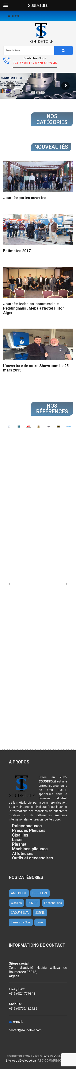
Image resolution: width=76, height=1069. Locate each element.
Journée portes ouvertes (24, 197)
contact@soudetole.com (25, 1030)
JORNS (40, 912)
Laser (40, 922)
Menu (15, 15)
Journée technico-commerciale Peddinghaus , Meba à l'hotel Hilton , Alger (34, 308)
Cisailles (16, 903)
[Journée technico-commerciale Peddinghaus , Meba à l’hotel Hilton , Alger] (38, 282)
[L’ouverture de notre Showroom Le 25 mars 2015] (38, 344)
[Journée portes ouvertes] (38, 176)
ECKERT (33, 903)
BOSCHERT (40, 893)
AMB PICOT (19, 893)
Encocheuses (53, 903)
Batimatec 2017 (17, 250)
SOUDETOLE (16, 1056)
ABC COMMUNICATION (54, 1060)
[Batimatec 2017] (38, 229)
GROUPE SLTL (20, 912)
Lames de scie (21, 922)
